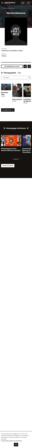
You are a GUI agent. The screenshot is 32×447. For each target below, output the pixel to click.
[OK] (16, 444)
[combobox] (16, 77)
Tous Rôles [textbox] (6, 77)
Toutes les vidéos (7, 165)
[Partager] (25, 66)
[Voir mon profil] (28, 3)
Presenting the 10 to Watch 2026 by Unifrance (10, 149)
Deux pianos (17, 99)
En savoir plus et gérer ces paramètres (11, 440)
